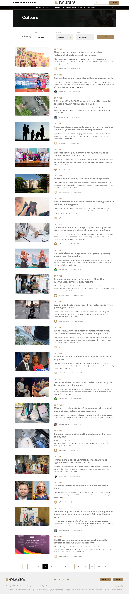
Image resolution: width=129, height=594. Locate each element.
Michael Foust (64, 269)
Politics (74, 7)
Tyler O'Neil (63, 68)
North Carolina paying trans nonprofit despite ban (81, 178)
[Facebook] (108, 7)
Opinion (68, 7)
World (80, 7)
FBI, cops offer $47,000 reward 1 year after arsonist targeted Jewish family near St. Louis (82, 102)
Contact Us (105, 579)
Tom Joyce (63, 169)
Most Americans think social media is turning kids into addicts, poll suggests (84, 203)
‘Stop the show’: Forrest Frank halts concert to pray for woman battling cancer (83, 383)
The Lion (33, 3)
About (12, 3)
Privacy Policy (119, 586)
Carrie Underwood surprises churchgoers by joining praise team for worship (82, 254)
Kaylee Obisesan (64, 424)
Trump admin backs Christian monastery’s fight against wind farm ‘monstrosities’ (80, 461)
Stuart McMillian (64, 117)
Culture (48, 7)
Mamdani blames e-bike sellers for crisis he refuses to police (82, 358)
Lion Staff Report (64, 321)
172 (98, 566)
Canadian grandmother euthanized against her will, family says (82, 435)
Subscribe (114, 2)
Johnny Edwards (64, 192)
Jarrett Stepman (64, 373)
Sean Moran (63, 218)
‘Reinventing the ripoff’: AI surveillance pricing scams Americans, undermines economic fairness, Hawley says (83, 514)
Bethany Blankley (64, 295)
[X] (111, 7)
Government (56, 7)
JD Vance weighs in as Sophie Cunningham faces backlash (81, 487)
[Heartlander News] (64, 2)
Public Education (39, 7)
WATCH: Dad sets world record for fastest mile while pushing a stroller (83, 306)
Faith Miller (63, 143)
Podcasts (18, 3)
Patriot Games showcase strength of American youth (83, 78)
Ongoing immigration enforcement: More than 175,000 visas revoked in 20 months (79, 280)
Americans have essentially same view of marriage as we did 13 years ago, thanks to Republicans (83, 128)
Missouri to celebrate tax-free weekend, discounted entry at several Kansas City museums (83, 409)
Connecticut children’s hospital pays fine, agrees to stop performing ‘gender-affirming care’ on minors (82, 229)
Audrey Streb (63, 476)
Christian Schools (89, 7)
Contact (26, 3)
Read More (71, 64)
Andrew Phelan (64, 502)
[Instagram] (114, 7)
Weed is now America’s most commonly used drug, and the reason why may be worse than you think (82, 332)
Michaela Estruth (64, 530)
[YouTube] (117, 7)
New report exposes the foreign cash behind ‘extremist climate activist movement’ (78, 53)
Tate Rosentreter (64, 556)
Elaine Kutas (63, 91)
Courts (63, 7)
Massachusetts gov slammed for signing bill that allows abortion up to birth (81, 154)
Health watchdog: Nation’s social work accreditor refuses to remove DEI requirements (81, 541)
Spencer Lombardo (65, 347)
